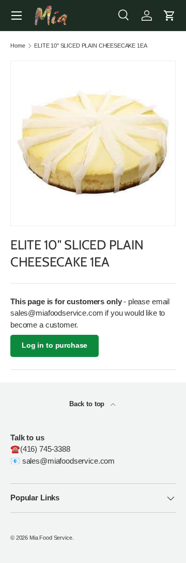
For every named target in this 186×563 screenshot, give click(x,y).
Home (17, 46)
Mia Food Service (50, 538)
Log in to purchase (54, 345)
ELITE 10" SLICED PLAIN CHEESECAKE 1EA (90, 46)
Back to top (87, 404)
